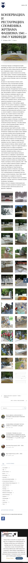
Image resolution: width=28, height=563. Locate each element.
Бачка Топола (5, 471)
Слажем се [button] (19, 558)
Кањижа (4, 486)
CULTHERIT (5, 467)
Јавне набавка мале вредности (9, 483)
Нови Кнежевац (6, 494)
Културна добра (6, 490)
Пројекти (4, 496)
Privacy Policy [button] (10, 558)
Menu (23, 5)
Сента (3, 500)
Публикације (5, 498)
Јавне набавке (5, 485)
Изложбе (4, 477)
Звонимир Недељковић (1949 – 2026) (14, 445)
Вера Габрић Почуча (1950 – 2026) (14, 453)
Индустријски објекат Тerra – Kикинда (13, 396)
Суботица (4, 502)
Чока (3, 504)
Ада (3, 469)
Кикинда (4, 488)
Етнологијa (4, 475)
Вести (14, 40)
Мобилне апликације (7, 492)
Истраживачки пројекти (8, 481)
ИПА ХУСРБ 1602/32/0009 (17, 400)
